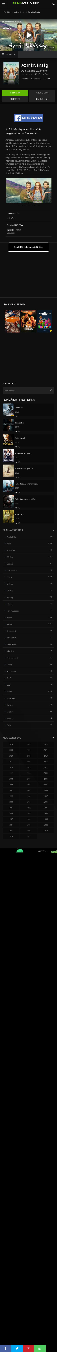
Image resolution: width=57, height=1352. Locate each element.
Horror (9, 618)
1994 (46, 802)
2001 (28, 790)
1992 (28, 808)
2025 (28, 744)
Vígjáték (46, 78)
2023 (11, 750)
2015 (46, 762)
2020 (11, 756)
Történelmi (11, 698)
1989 (28, 813)
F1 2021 (10, 591)
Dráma (9, 577)
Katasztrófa (11, 638)
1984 (11, 825)
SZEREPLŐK (42, 93)
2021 (46, 750)
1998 (28, 796)
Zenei (9, 725)
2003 (46, 785)
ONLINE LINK (42, 99)
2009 (46, 773)
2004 (28, 785)
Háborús (10, 604)
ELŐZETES (15, 99)
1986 (28, 819)
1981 (11, 831)
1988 (46, 813)
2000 (46, 790)
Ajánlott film (11, 537)
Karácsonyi (11, 631)
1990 (11, 813)
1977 (28, 836)
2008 (11, 779)
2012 (46, 767)
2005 (11, 785)
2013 (28, 767)
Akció (9, 544)
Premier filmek (12, 658)
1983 (28, 825)
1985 (46, 819)
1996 (11, 802)
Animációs (11, 550)
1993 (11, 808)
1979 (46, 831)
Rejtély (9, 665)
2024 (46, 744)
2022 (28, 750)
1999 (11, 796)
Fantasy (24, 78)
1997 (46, 796)
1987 (11, 819)
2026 (11, 744)
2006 (46, 779)
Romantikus (35, 78)
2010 (28, 773)
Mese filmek (12, 645)
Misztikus (11, 651)
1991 (46, 808)
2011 (11, 773)
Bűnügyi (10, 557)
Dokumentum (12, 571)
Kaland (9, 624)
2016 (28, 762)
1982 (46, 825)
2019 (28, 756)
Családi (10, 564)
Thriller (9, 692)
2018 (46, 756)
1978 (11, 836)
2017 (11, 762)
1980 (28, 831)
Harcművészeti (13, 611)
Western (10, 718)
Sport (9, 685)
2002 (11, 790)
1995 (28, 802)
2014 (11, 767)
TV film (10, 705)
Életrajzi (10, 584)
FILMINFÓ (15, 93)
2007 (28, 779)
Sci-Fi (9, 678)
